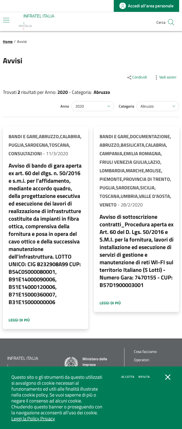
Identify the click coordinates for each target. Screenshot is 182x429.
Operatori (141, 360)
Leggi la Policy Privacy (33, 418)
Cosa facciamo (145, 351)
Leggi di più (23, 320)
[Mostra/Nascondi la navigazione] (6, 20)
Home (8, 41)
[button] (171, 22)
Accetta (127, 376)
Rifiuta (144, 376)
